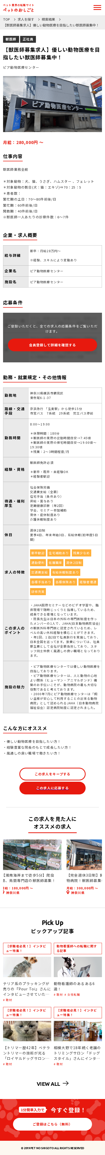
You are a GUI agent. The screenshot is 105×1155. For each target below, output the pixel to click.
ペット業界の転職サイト (18, 5)
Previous (5, 867)
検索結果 (48, 19)
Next (99, 867)
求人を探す (26, 19)
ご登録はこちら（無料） (52, 1124)
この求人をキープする (53, 774)
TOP (6, 19)
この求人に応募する (52, 788)
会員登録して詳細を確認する (52, 345)
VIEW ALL (48, 1084)
